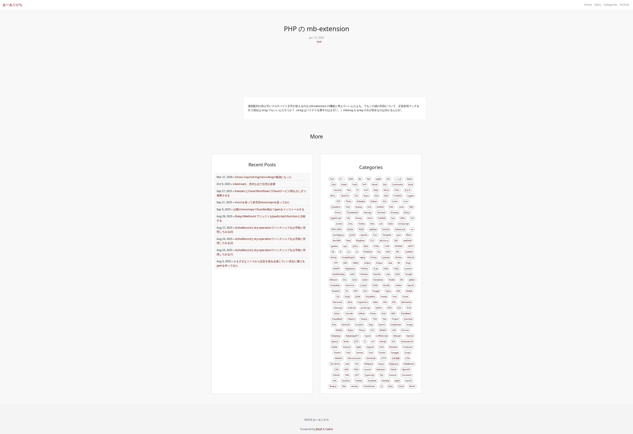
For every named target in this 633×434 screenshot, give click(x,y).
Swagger (395, 352)
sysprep (385, 257)
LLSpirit (363, 285)
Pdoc (397, 190)
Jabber (412, 279)
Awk (390, 263)
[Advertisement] (316, 73)
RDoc (333, 195)
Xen (393, 218)
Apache (364, 235)
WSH (388, 251)
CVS (356, 195)
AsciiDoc (346, 380)
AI (382, 386)
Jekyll (397, 380)
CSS (372, 240)
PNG (356, 369)
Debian (373, 201)
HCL (357, 363)
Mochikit (337, 240)
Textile (392, 279)
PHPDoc (364, 268)
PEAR (361, 229)
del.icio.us (384, 240)
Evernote (408, 319)
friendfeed (405, 313)
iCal (369, 207)
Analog (358, 207)
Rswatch (336, 291)
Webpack (368, 363)
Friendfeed (337, 319)
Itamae (359, 352)
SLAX (354, 279)
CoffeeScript (382, 335)
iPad (334, 324)
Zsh (412, 218)
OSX (384, 201)
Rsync (366, 195)
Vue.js (381, 363)
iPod (409, 307)
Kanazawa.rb (407, 341)
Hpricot (410, 335)
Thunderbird (352, 212)
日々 (341, 179)
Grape (407, 352)
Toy (378, 251)
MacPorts (350, 285)
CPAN (374, 285)
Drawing (394, 212)
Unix (334, 184)
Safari (365, 279)
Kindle (334, 347)
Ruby (376, 190)
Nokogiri (397, 335)
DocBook (372, 380)
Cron (405, 201)
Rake (375, 302)
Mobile (409, 291)
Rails (366, 246)
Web (351, 179)
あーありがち (12, 4)
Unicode (349, 313)
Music (386, 190)
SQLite (350, 229)
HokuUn (351, 319)
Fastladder (335, 285)
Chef (381, 347)
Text (349, 190)
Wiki (411, 207)
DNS (391, 207)
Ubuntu (398, 257)
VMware (333, 279)
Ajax (345, 246)
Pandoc (359, 380)
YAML (396, 268)
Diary (597, 4)
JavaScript (365, 307)
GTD (356, 341)
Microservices (354, 358)
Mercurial (337, 302)
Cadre (329, 429)
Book (410, 184)
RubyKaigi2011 (352, 335)
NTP (356, 291)
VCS (393, 341)
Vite (344, 386)
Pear (395, 296)
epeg (362, 257)
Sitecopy (367, 212)
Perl (366, 190)
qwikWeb (407, 240)
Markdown (378, 279)
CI (365, 341)
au (412, 229)
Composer (408, 347)
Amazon (347, 347)
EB (333, 251)
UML (347, 375)
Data (390, 386)
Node (346, 341)
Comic (395, 201)
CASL (350, 223)
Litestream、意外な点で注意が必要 (254, 184)
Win (385, 302)
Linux (401, 207)
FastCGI (385, 229)
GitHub (336, 375)
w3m (352, 274)
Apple (378, 179)
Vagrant (370, 347)
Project (395, 319)
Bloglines (360, 240)
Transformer (369, 386)
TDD (375, 319)
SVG (334, 380)
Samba (384, 296)
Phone (362, 330)
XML (398, 291)
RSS (394, 302)
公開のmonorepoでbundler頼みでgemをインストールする (268, 209)
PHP (319, 41)
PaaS (348, 352)
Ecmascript (403, 223)
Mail (386, 195)
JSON (357, 296)
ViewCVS (345, 195)
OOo (399, 307)
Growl (405, 296)
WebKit (339, 330)
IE (341, 251)
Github (361, 313)
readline (409, 251)
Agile (358, 347)
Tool (332, 179)
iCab (376, 268)
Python (379, 307)
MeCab (410, 257)
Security (337, 190)
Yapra (388, 291)
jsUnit (352, 235)
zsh (381, 223)
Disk (376, 195)
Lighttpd (373, 229)
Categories (610, 4)
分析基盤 (396, 358)
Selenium (380, 369)
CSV (372, 330)
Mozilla (386, 285)
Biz (360, 179)
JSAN (397, 274)
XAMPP (336, 268)
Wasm (412, 386)
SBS (396, 240)
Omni (369, 218)
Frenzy (373, 257)
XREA (402, 218)
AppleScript (336, 218)
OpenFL (410, 285)
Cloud (401, 386)
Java (399, 235)
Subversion (400, 229)
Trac (375, 235)
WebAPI (338, 358)
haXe (390, 223)
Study (347, 296)
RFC (398, 251)
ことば (398, 179)
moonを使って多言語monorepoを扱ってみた (262, 202)
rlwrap (333, 257)
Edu (385, 184)
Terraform (335, 363)
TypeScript (369, 375)
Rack (350, 302)
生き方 (408, 190)
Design (383, 341)
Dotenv (337, 352)
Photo (348, 201)
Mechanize (406, 302)
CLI (348, 251)
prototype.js (338, 235)
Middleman (409, 363)
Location (359, 324)
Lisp (388, 274)
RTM (389, 307)
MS (388, 179)
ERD (345, 263)
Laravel (367, 369)
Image (409, 324)
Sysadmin (335, 207)
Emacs (338, 212)
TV (357, 190)
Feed (348, 240)
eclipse (367, 263)
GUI (365, 291)
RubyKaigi (335, 335)
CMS (336, 369)
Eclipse (379, 263)
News (409, 179)
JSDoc (355, 246)
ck (357, 251)
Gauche (376, 274)
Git (337, 296)
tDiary (407, 212)
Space (368, 335)
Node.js (333, 386)
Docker (382, 352)
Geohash (346, 324)
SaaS (371, 352)
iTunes (373, 313)
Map (371, 324)
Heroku (354, 386)
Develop (385, 380)
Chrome (405, 330)
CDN (407, 358)
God (383, 313)
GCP (357, 375)
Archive (624, 4)
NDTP (410, 246)
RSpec (350, 330)
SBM (393, 313)
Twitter (398, 285)
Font (348, 207)
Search (381, 324)
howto (344, 184)
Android (351, 307)
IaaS (347, 363)
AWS (346, 369)
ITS (346, 291)
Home (588, 4)
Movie (374, 184)
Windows (393, 347)
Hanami (392, 375)
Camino (408, 268)
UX (372, 341)
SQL (381, 375)
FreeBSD (398, 195)
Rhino (408, 235)
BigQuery (394, 363)
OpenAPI (406, 369)
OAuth (393, 369)
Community (397, 184)
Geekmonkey (339, 274)
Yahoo (337, 313)
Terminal (381, 212)
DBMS (356, 263)
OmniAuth (371, 358)
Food (354, 184)
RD (399, 263)
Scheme (364, 274)
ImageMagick (348, 257)
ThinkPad (367, 251)
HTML (376, 246)
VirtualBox (370, 296)
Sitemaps (338, 307)
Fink (372, 223)
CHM (387, 246)
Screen (339, 223)
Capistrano (363, 302)
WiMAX (383, 330)
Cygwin (410, 195)
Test (384, 319)
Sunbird (380, 207)
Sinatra (364, 319)
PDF (338, 201)
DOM (385, 268)
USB (394, 330)
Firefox (361, 223)
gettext (334, 246)
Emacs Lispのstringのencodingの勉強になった (263, 177)
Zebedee (361, 201)
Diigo (408, 263)
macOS (408, 380)
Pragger (376, 291)
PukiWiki (382, 218)
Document (406, 375)
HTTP (383, 358)
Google (408, 274)
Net (368, 179)
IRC (401, 279)
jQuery (335, 341)
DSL (345, 279)
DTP (336, 263)
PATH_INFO (336, 229)
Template (387, 235)
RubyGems (350, 268)
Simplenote (396, 324)
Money (359, 218)
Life (348, 218)
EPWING (399, 246)
